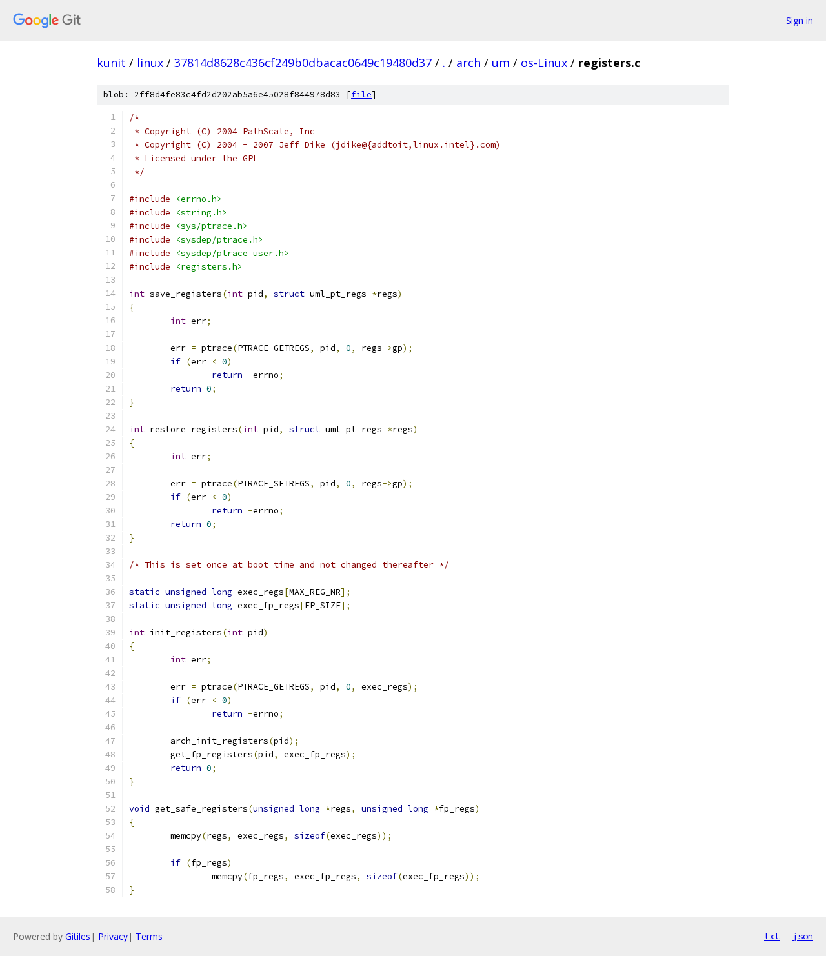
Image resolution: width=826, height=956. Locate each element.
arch (468, 62)
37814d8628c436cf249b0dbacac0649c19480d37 (303, 62)
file (361, 94)
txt (772, 936)
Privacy (113, 936)
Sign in (799, 20)
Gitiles (77, 936)
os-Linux (544, 62)
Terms (149, 936)
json (802, 936)
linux (150, 62)
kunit (111, 62)
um (501, 62)
